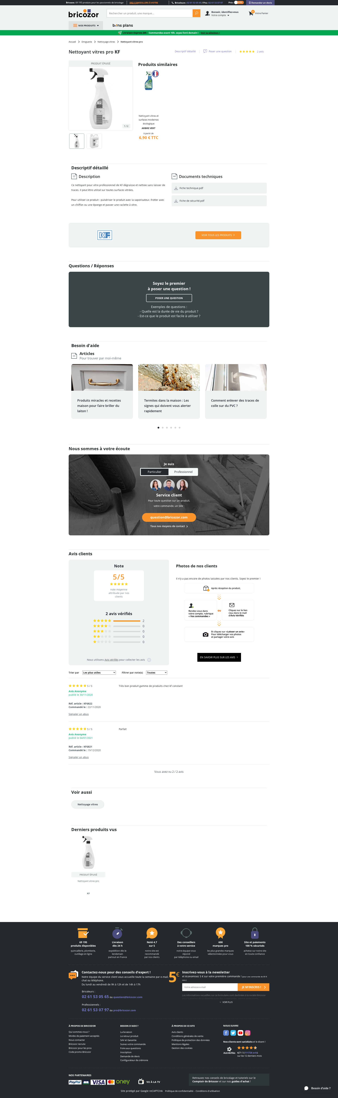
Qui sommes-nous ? (79, 1031)
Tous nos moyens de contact (167, 526)
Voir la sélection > (210, 32)
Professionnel (183, 472)
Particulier (154, 472)
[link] (260, 2)
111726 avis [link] (251, 1052)
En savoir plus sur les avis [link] (218, 657)
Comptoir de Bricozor (205, 1081)
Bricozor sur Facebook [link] (226, 1033)
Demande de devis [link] (130, 1056)
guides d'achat (240, 1081)
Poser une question (220, 51)
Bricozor (85, 13)
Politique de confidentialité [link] (179, 1091)
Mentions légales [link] (180, 1044)
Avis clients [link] (177, 1032)
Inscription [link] (126, 1052)
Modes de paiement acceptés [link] (84, 1035)
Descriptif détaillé (185, 51)
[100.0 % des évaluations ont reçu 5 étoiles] (102, 620)
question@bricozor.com (169, 517)
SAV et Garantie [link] (128, 1040)
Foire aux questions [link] (130, 1048)
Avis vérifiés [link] (111, 659)
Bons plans (123, 25)
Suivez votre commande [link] (133, 1044)
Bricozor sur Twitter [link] (233, 1033)
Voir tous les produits (217, 235)
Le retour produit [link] (129, 1036)
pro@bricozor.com (124, 1010)
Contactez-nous (94, 972)
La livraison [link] (126, 1032)
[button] (158, 427)
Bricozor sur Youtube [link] (240, 1033)
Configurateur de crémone (134, 1060)
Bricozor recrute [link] (77, 1044)
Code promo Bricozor (80, 1051)
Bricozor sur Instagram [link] (248, 1033)
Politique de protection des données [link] (191, 1040)
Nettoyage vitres (88, 804)
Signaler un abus (79, 714)
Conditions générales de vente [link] (187, 1036)
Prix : (231, 2)
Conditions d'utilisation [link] (208, 1091)
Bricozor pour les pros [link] (80, 1048)
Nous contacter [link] (77, 1040)
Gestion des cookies (182, 1048)
